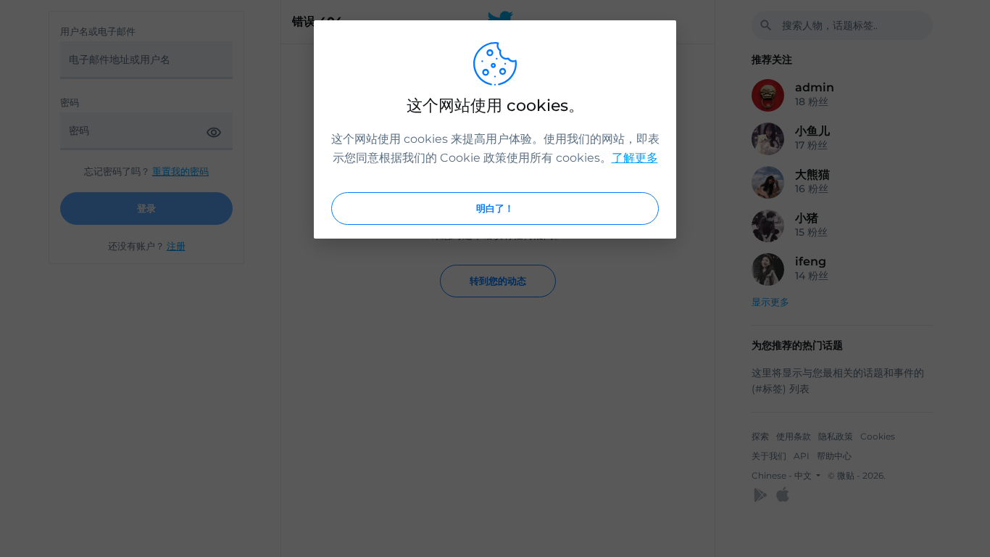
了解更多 (635, 158)
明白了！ (495, 208)
